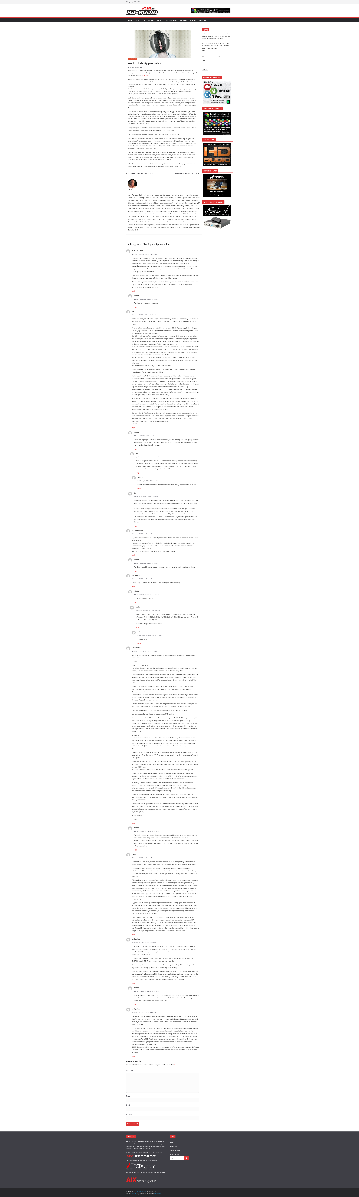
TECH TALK (202, 20)
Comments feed (175, 1150)
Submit (205, 69)
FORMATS (160, 20)
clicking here (145, 75)
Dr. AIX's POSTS (132, 59)
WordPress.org (174, 1154)
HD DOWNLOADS (171, 20)
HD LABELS (183, 20)
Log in (172, 1142)
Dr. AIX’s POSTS (140, 20)
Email (128, 1105)
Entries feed (173, 1146)
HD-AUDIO (151, 20)
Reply (133, 291)
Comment (130, 1070)
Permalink (154, 254)
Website (129, 1114)
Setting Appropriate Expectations (185, 173)
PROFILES (193, 20)
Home (130, 20)
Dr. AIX (143, 67)
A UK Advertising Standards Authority (141, 173)
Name (129, 1096)
